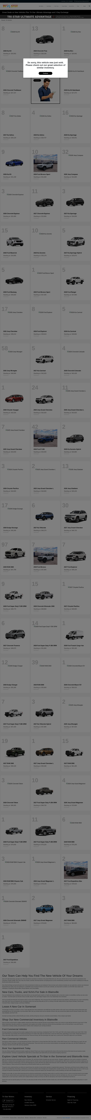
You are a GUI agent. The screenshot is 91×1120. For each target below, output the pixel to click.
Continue (45, 73)
